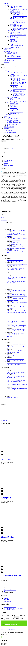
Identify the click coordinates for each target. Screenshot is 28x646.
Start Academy (11, 148)
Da (4, 644)
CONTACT (6, 62)
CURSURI (6, 3)
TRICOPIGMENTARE (18, 29)
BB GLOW (12, 39)
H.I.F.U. (12, 44)
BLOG (5, 49)
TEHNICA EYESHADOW (19, 22)
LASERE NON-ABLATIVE (14, 58)
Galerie (5, 164)
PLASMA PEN (13, 41)
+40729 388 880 (7, 591)
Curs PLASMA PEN (8, 459)
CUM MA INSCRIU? (9, 60)
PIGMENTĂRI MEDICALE (17, 25)
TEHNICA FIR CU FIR (18, 17)
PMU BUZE (13, 24)
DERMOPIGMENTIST (12, 52)
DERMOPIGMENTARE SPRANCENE (19, 14)
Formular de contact (8, 165)
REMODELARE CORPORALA (15, 56)
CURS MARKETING (15, 47)
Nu (1, 644)
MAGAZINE (7, 51)
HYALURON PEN (14, 43)
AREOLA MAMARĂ (18, 26)
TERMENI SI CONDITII (10, 607)
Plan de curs (6, 161)
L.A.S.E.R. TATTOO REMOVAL (18, 35)
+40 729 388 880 (8, 130)
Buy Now (3, 141)
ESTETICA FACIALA (12, 54)
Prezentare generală (8, 160)
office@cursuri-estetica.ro (10, 132)
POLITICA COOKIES (9, 609)
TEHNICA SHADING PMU (20, 16)
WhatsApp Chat (11, 625)
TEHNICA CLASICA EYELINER (18, 20)
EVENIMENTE (7, 599)
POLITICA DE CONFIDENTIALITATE (14, 608)
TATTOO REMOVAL (12, 31)
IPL (7, 59)
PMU (8, 5)
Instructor (6, 148)
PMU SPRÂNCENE (15, 12)
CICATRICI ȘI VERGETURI (20, 28)
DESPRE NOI (7, 48)
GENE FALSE (10, 55)
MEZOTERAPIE (14, 37)
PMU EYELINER (14, 18)
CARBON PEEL (14, 40)
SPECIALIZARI (11, 36)
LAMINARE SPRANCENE (16, 45)
